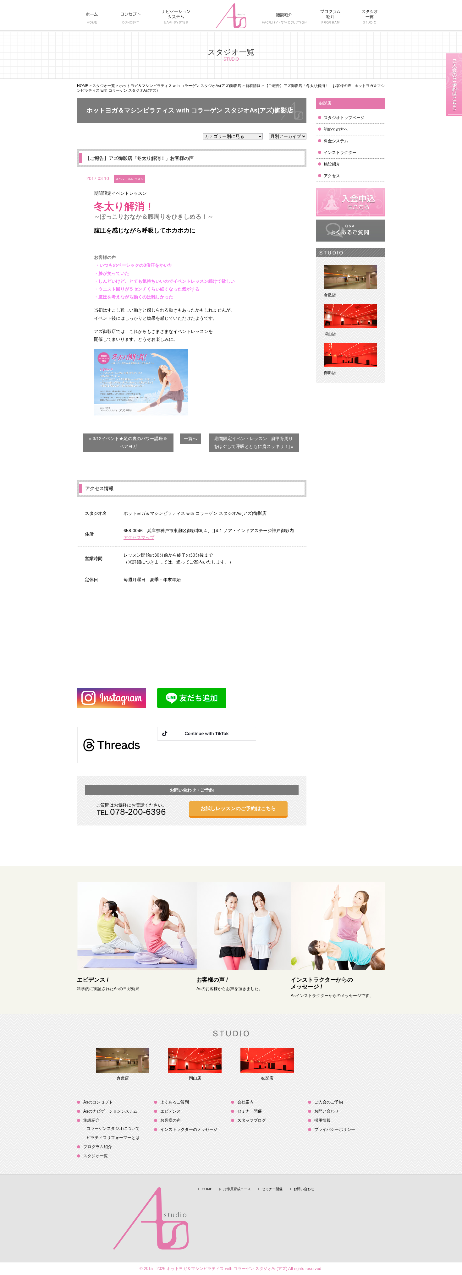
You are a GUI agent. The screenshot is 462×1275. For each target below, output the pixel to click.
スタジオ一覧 (103, 86)
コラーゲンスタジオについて (113, 1128)
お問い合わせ (326, 1111)
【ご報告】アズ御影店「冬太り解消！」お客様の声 (139, 158)
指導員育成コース (237, 1189)
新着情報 (253, 86)
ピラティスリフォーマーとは (113, 1137)
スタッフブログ (251, 1120)
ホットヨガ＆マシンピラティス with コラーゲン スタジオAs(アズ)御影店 (180, 86)
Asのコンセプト (98, 1102)
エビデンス (170, 1111)
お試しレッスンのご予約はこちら (238, 808)
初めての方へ (336, 129)
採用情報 (322, 1120)
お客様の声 (170, 1120)
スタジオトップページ (344, 117)
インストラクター (340, 152)
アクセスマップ (139, 537)
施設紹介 (332, 164)
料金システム (336, 141)
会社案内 (245, 1102)
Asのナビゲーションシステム (110, 1111)
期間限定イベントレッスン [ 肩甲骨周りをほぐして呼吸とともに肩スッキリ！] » (254, 442)
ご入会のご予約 (328, 1102)
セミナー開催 (249, 1111)
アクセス (332, 175)
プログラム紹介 (97, 1146)
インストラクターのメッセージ (188, 1129)
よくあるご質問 (174, 1102)
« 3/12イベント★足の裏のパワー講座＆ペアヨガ (128, 442)
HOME (82, 86)
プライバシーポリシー (334, 1129)
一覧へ (190, 438)
